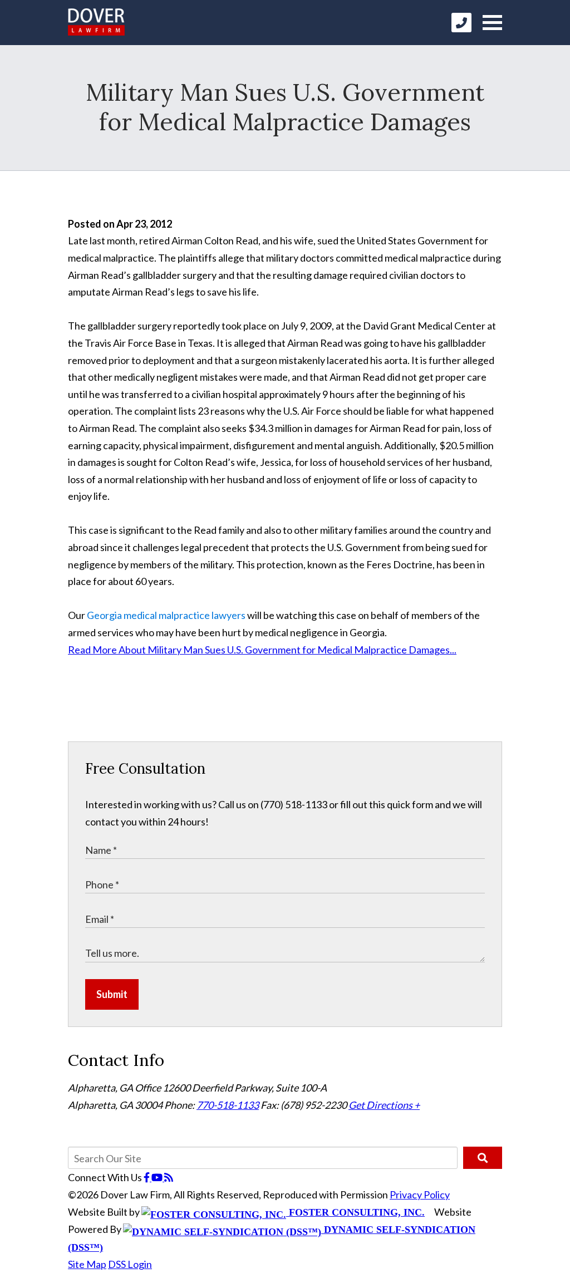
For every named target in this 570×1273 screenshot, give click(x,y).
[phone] (461, 22)
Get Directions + (384, 1105)
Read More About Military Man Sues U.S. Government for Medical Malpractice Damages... (262, 649)
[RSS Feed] (168, 1177)
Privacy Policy (420, 1194)
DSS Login (130, 1264)
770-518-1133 (227, 1105)
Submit (111, 994)
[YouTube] (157, 1177)
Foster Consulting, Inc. (355, 1212)
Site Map (87, 1264)
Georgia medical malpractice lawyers (166, 615)
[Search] (482, 1158)
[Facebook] (147, 1177)
